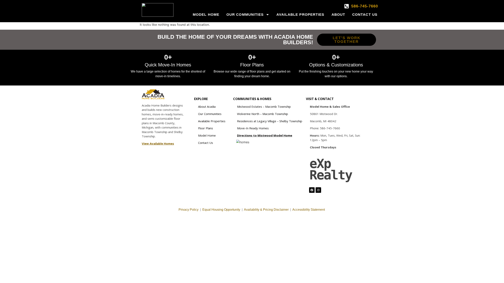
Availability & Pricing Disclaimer (266, 209)
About (338, 15)
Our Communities (245, 15)
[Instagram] (318, 190)
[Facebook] (312, 190)
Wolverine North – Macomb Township (262, 114)
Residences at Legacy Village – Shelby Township (269, 121)
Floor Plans (205, 128)
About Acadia (207, 106)
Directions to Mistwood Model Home (264, 135)
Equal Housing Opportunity (221, 209)
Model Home (206, 15)
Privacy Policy (188, 209)
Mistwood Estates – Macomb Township (264, 106)
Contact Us (364, 15)
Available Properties (300, 15)
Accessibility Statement (309, 209)
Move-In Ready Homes (253, 128)
